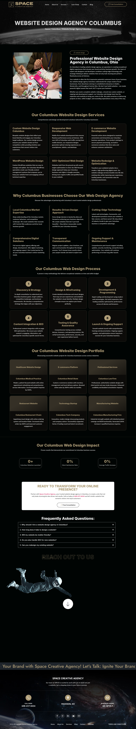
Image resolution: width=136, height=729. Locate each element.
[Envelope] (79, 716)
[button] (79, 53)
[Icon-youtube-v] (73, 716)
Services (64, 4)
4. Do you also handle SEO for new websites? (38, 540)
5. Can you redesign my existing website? (37, 545)
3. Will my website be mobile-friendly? (35, 535)
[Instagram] (62, 716)
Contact (84, 4)
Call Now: (13, 630)
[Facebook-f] (57, 716)
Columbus (56, 29)
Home (47, 4)
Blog (91, 4)
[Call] (28, 698)
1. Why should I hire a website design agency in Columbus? (44, 525)
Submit (64, 652)
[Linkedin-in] (68, 716)
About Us (55, 4)
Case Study (75, 4)
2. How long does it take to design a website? (38, 530)
